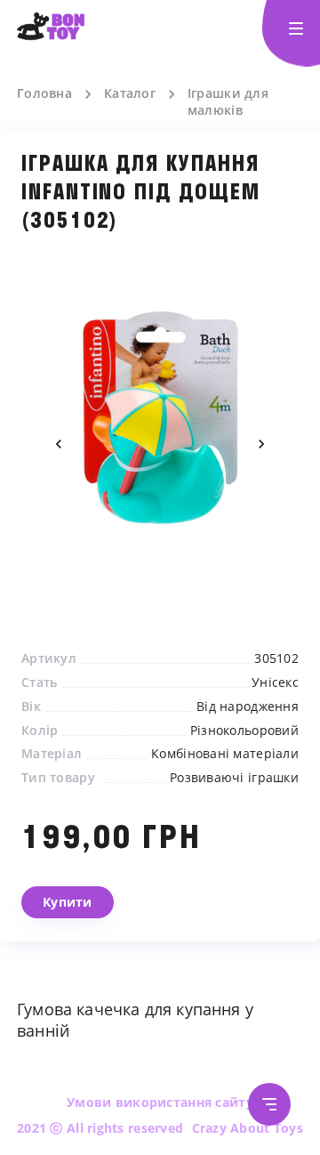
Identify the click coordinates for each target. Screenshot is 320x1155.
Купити (67, 901)
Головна (44, 93)
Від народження (247, 707)
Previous (59, 444)
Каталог (130, 93)
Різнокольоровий (244, 731)
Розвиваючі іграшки (234, 778)
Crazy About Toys (247, 1127)
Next (261, 444)
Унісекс (275, 682)
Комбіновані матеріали (225, 754)
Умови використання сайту (160, 1102)
